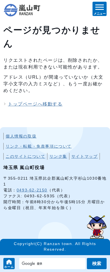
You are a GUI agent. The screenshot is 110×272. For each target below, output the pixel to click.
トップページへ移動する (35, 104)
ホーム (9, 266)
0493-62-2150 (32, 190)
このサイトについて (25, 156)
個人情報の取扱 (21, 136)
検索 (96, 263)
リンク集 (58, 156)
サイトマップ (84, 156)
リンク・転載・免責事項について (39, 146)
